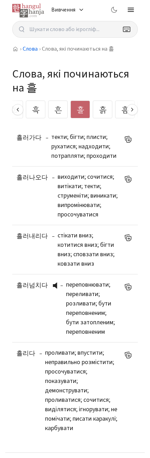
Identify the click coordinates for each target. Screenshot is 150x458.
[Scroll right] (132, 109)
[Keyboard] (126, 29)
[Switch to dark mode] (114, 10)
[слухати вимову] (57, 285)
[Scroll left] (17, 109)
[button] (57, 285)
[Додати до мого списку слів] (128, 139)
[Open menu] (131, 10)
